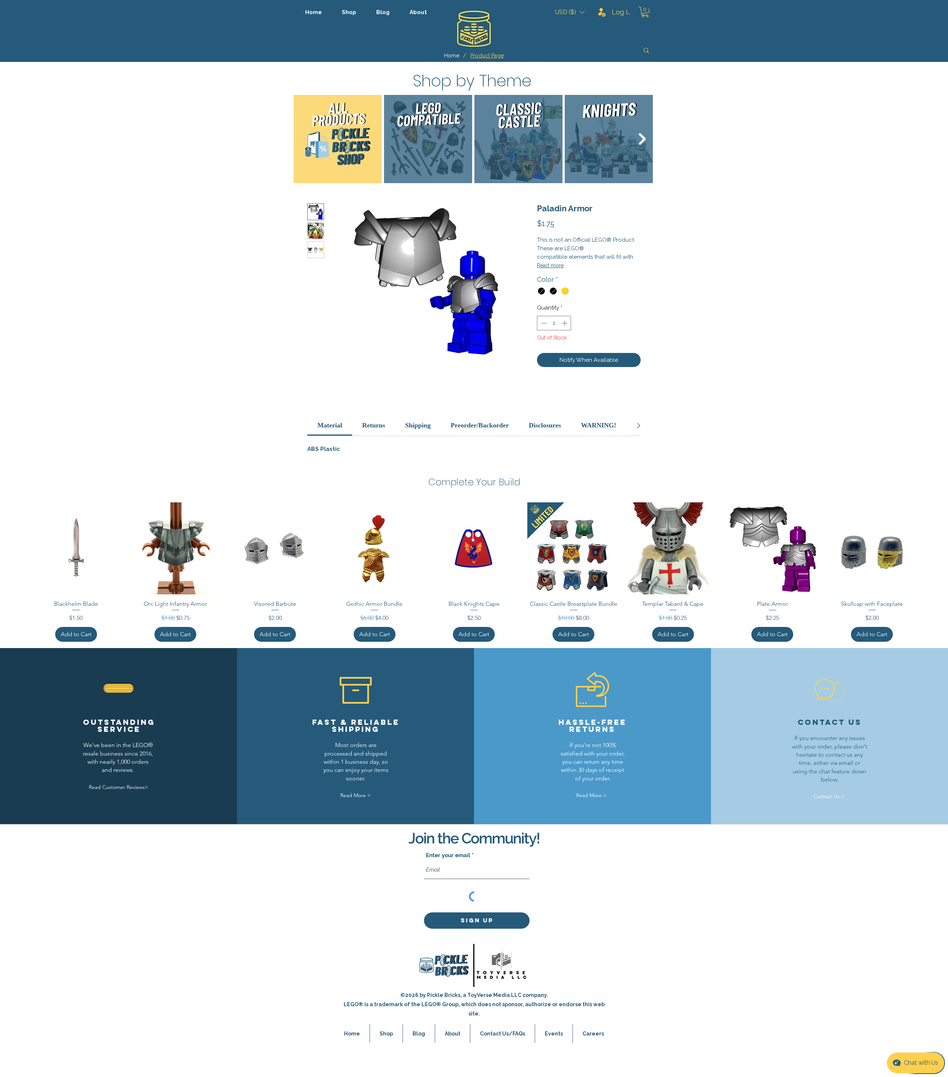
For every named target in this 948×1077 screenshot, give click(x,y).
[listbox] (570, 12)
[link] (329, 425)
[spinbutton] (554, 323)
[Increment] (565, 323)
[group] (474, 572)
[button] (570, 12)
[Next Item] (642, 139)
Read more (550, 265)
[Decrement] (543, 323)
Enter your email (448, 855)
